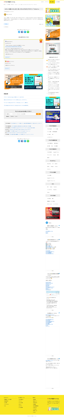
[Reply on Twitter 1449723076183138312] (46, 356)
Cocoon (25, 129)
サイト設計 (33, 123)
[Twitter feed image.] (53, 235)
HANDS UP (35, 407)
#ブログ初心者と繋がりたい (50, 251)
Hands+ (34, 412)
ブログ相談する (21, 399)
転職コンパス (35, 410)
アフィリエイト (25, 127)
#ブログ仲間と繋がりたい (50, 253)
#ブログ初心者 (48, 250)
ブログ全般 (11, 134)
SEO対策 (23, 126)
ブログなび (34, 409)
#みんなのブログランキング (50, 314)
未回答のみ (12, 116)
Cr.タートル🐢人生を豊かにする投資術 (53, 273)
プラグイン (12, 11)
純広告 (34, 127)
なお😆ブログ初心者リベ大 (51, 239)
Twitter (10, 132)
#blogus (47, 288)
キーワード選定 (18, 123)
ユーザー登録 (21, 402)
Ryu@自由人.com (50, 313)
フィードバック (31, 134)
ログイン (20, 404)
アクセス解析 (49, 175)
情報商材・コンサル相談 (19, 134)
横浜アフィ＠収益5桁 (50, 225)
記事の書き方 (20, 126)
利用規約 (34, 404)
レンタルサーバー (50, 137)
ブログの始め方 (13, 123)
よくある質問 (21, 407)
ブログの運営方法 (14, 126)
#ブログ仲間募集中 (49, 252)
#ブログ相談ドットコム (49, 231)
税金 (14, 134)
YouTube (13, 132)
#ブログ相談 (47, 323)
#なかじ (47, 233)
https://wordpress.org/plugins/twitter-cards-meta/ (13, 46)
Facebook (22, 132)
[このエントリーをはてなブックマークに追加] (25, 32)
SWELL (20, 129)
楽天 (31, 127)
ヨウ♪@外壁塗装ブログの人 (51, 358)
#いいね (47, 325)
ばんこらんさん (9, 14)
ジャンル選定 (24, 123)
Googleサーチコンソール (51, 180)
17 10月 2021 (55, 313)
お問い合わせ (35, 402)
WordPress (11, 129)
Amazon (29, 127)
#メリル (47, 232)
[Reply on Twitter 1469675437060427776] (46, 271)
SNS (8, 132)
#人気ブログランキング (49, 283)
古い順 (16, 116)
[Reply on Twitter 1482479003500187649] (46, 237)
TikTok (25, 132)
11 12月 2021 (58, 239)
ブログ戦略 (29, 126)
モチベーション (25, 134)
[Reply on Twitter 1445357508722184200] (46, 388)
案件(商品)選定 (28, 123)
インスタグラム (18, 132)
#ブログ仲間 (47, 289)
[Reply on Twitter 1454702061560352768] (46, 310)
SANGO (17, 129)
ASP (35, 123)
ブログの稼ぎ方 (13, 127)
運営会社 (34, 399)
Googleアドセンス (19, 127)
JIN (14, 129)
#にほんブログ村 (48, 282)
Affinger (22, 129)
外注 (26, 126)
